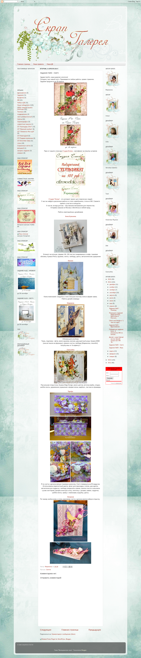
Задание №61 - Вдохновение (114, 326)
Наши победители (23, 105)
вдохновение (21, 93)
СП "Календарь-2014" (24, 126)
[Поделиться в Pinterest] (71, 567)
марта (112, 351)
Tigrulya (70, 391)
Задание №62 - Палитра (114, 309)
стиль (19, 143)
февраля (113, 354)
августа (112, 295)
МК (18, 100)
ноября (112, 287)
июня (112, 301)
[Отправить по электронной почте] (64, 567)
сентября (113, 292)
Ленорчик (70, 497)
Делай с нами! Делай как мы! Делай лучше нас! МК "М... (116, 339)
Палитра (20, 112)
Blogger (83, 650)
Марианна (70, 303)
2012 (110, 362)
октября (112, 290)
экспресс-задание (23, 150)
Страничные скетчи (23, 145)
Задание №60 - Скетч (116, 345)
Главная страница (23, 64)
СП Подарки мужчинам (25, 138)
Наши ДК (50, 64)
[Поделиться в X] (68, 567)
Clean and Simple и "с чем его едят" (116, 321)
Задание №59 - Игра (116, 347)
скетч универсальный (24, 117)
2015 (110, 279)
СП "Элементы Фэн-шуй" (25, 131)
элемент (20, 153)
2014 (110, 282)
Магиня (70, 261)
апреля (112, 306)
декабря (113, 284)
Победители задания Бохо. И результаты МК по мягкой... (116, 332)
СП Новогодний (22, 136)
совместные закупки (24, 124)
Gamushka (70, 350)
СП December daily (23, 141)
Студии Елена (67, 151)
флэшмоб (20, 148)
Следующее (45, 630)
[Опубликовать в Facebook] (70, 567)
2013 (110, 360)
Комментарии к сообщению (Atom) (63, 634)
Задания (20, 95)
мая (111, 303)
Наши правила (38, 64)
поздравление (22, 114)
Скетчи (48, 569)
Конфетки (20, 97)
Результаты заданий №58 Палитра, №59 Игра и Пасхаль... (116, 315)
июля (112, 298)
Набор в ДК (21, 102)
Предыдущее (95, 630)
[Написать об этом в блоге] (66, 567)
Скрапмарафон (22, 121)
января (112, 356)
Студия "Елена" (54, 199)
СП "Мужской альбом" (24, 129)
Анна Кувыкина (70, 216)
